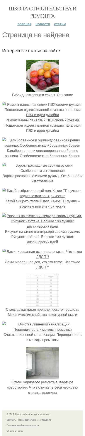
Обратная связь (15, 430)
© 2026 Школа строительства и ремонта (28, 414)
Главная (25, 23)
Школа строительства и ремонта (42, 12)
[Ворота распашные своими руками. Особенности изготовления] (42, 170)
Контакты (11, 419)
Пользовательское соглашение (34, 419)
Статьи (60, 23)
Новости (43, 23)
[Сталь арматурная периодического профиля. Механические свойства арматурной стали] (42, 304)
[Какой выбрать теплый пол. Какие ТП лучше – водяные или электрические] (42, 195)
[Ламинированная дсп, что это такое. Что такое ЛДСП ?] (42, 256)
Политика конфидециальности (23, 424)
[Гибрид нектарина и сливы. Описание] (42, 89)
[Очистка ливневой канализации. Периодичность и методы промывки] (42, 329)
